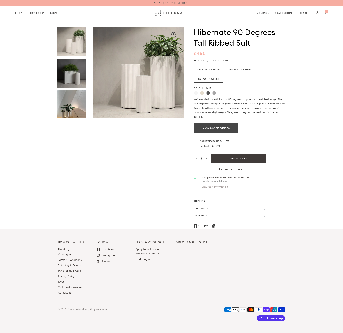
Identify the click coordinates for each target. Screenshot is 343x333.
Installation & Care (69, 271)
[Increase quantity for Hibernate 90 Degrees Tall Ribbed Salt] (206, 158)
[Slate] (208, 93)
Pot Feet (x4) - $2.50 (211, 146)
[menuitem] (21, 13)
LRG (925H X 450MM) (208, 78)
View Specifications (216, 128)
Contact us (64, 292)
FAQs (61, 282)
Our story (37, 13)
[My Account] (317, 13)
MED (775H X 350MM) (240, 69)
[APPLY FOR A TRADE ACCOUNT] (171, 3)
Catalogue (64, 254)
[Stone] (202, 93)
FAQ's (54, 13)
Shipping (200, 201)
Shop (18, 13)
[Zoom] (173, 34)
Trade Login (283, 13)
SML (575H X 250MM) (208, 69)
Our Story (64, 249)
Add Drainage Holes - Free (214, 140)
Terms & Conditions (70, 260)
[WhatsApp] (214, 226)
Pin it (209, 226)
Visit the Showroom (70, 287)
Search (305, 13)
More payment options (230, 169)
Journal (263, 13)
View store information (215, 187)
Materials (201, 215)
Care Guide (201, 208)
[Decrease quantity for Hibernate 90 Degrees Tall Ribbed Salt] (196, 158)
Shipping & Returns (69, 265)
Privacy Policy (66, 276)
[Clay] (214, 93)
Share (200, 226)
